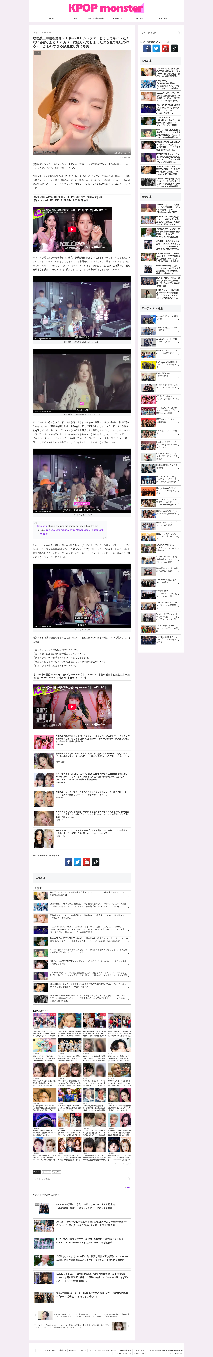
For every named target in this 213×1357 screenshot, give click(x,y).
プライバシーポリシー (122, 1353)
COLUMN (82, 1350)
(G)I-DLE (47, 1172)
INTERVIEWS (103, 1350)
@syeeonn (42, 526)
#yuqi (72, 530)
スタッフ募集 (139, 1350)
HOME (39, 1350)
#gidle (47, 530)
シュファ (57, 1172)
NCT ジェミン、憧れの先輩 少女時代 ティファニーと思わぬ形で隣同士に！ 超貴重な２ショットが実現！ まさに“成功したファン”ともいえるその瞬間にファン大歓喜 (119, 1135)
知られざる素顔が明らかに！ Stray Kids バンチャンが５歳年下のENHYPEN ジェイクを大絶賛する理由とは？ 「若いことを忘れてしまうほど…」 (44, 1160)
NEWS (38, 1172)
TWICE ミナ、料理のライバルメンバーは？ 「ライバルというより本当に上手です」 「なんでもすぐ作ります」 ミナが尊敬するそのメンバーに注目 (94, 1085)
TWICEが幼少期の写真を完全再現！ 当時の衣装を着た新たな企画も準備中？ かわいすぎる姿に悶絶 (94, 1108)
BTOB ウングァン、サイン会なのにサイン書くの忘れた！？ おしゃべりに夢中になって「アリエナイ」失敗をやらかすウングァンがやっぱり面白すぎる (119, 1085)
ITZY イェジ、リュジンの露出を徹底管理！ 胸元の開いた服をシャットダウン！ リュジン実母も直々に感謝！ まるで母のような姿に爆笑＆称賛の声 (44, 1085)
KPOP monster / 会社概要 (121, 1350)
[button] (129, 1178)
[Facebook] (68, 862)
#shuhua (65, 530)
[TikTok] (96, 862)
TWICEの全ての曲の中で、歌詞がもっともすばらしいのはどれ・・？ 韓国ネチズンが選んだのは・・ (69, 1058)
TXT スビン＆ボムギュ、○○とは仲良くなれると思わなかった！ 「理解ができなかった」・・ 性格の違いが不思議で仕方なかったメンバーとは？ (94, 1135)
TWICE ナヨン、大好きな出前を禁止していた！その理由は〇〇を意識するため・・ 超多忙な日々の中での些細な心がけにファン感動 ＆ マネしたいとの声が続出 (69, 1035)
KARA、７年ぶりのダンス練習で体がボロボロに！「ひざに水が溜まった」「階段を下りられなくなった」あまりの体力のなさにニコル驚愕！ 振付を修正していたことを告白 (119, 1035)
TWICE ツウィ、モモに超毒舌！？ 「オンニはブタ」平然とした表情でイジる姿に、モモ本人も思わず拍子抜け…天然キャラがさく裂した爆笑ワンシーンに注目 (69, 1085)
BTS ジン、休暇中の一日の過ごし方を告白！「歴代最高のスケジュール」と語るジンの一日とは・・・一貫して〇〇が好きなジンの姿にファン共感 (44, 1135)
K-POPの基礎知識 (59, 1350)
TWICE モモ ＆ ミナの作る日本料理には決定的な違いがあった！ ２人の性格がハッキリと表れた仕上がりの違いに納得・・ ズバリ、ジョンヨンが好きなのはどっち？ (119, 1110)
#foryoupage (82, 530)
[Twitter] (77, 862)
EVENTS (92, 1350)
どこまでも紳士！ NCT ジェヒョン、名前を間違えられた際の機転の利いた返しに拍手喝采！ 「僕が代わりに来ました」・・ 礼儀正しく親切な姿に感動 (44, 1110)
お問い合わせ (139, 1353)
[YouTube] (87, 862)
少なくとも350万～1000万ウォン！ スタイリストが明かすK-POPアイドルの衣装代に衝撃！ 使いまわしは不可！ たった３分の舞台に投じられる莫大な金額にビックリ (69, 1160)
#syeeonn (55, 530)
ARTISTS (72, 1350)
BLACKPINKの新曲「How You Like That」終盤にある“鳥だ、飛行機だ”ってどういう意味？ (69, 1108)
